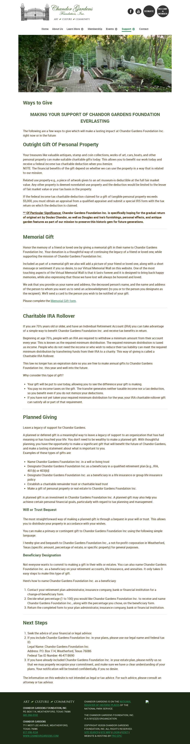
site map (105, 732)
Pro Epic (117, 736)
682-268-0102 (30, 715)
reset (124, 732)
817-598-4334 (30, 732)
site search (91, 732)
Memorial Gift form (63, 301)
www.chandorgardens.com (40, 736)
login (115, 732)
